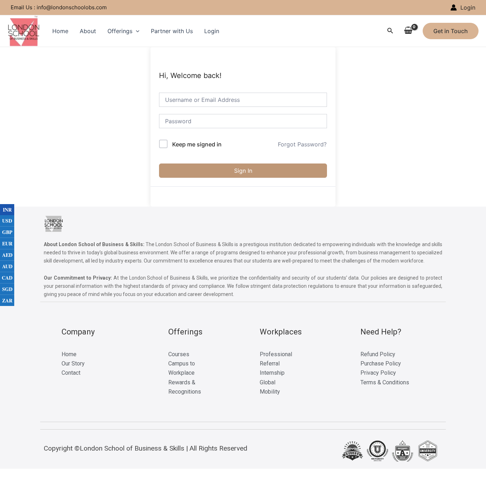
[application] (135, 31)
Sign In (243, 170)
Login (211, 31)
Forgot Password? (302, 144)
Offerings (119, 31)
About (88, 31)
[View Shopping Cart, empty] (408, 31)
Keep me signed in (197, 144)
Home (60, 31)
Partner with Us (172, 31)
